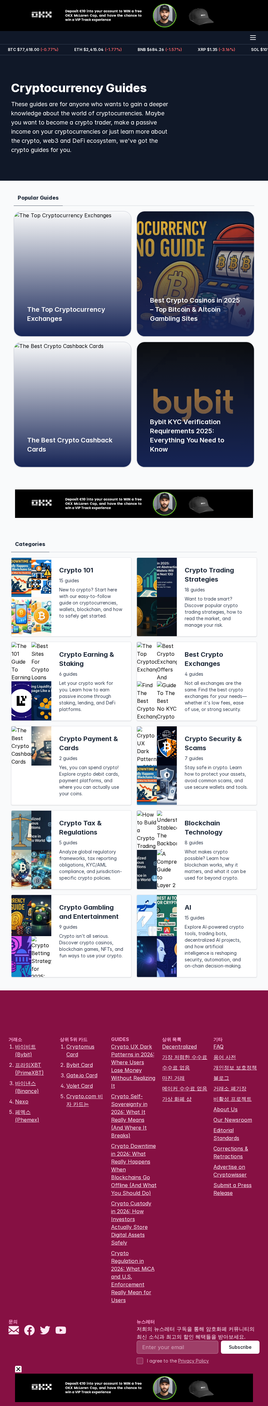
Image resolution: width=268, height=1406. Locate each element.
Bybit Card (79, 1065)
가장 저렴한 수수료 (184, 1057)
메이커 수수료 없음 (184, 1088)
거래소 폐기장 (229, 1088)
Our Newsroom (232, 1120)
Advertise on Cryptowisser (230, 1171)
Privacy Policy (193, 1361)
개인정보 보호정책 (235, 1067)
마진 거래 (173, 1078)
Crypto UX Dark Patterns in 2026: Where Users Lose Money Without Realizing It (133, 1066)
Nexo (21, 1101)
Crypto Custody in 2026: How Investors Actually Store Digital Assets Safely (131, 1223)
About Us (225, 1109)
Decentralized (179, 1046)
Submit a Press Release (232, 1189)
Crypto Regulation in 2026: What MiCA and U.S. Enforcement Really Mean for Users (133, 1276)
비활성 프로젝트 (232, 1099)
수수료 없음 (176, 1067)
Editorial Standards (226, 1134)
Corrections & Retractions (230, 1152)
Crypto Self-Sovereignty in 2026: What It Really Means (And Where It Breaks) (129, 1116)
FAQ (218, 1046)
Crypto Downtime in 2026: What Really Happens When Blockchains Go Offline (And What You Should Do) (134, 1169)
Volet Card (79, 1086)
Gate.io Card (81, 1075)
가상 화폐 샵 (177, 1099)
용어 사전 (224, 1057)
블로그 (221, 1078)
